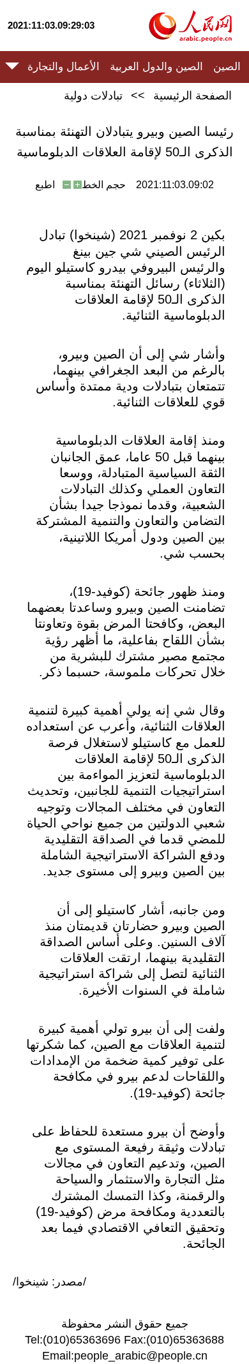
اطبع (45, 184)
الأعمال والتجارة (63, 67)
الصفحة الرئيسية (192, 95)
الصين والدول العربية (156, 67)
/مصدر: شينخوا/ (49, 1281)
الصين (227, 67)
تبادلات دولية (93, 95)
